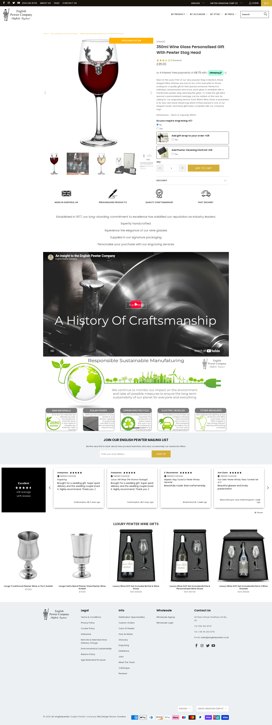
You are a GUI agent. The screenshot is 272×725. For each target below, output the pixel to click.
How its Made (126, 634)
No (160, 124)
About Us (45, 3)
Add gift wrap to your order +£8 (190, 135)
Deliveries (86, 634)
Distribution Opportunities (132, 617)
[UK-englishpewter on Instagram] (8, 3)
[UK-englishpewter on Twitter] (13, 3)
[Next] (150, 93)
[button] (179, 14)
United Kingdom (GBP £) (224, 3)
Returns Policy (88, 654)
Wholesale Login (164, 622)
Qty (158, 161)
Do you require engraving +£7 (174, 120)
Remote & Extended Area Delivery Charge (94, 641)
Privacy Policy (88, 622)
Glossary (123, 639)
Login (255, 3)
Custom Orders (127, 622)
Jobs (121, 656)
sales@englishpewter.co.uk (215, 637)
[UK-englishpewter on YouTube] (18, 3)
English (196, 3)
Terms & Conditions (91, 617)
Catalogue (124, 667)
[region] (159, 487)
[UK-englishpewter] (17, 14)
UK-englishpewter (60, 716)
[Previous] (45, 93)
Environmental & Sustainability (96, 648)
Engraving (124, 645)
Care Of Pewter (127, 628)
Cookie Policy (88, 628)
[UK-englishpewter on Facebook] (3, 3)
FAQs (57, 3)
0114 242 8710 (29, 3)
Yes (161, 128)
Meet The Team (127, 662)
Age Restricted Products (93, 659)
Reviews (123, 673)
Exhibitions (124, 650)
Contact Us (70, 3)
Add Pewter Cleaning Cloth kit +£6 (192, 150)
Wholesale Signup (165, 617)
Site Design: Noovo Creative (111, 716)
